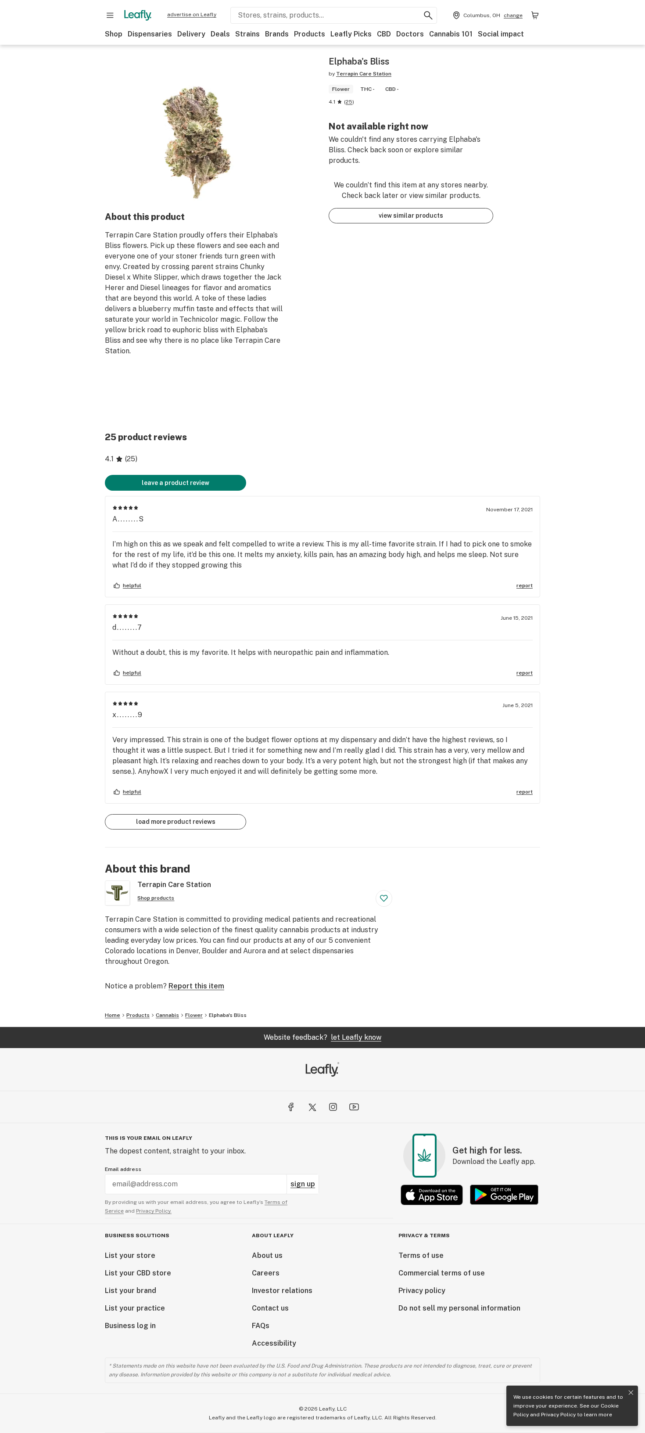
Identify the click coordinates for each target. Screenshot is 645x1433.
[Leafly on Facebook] (290, 1107)
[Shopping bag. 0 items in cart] (535, 15)
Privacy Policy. (154, 1211)
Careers (266, 1273)
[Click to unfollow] (384, 898)
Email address (123, 1169)
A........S (128, 519)
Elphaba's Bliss (228, 1015)
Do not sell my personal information (459, 1308)
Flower (194, 1015)
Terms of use (421, 1255)
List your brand (130, 1290)
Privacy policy (421, 1290)
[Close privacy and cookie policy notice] (630, 1392)
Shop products (155, 898)
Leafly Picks (351, 34)
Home (112, 1015)
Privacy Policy (558, 1414)
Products (309, 34)
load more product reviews (175, 821)
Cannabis (167, 1015)
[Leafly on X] (311, 1107)
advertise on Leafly (191, 14)
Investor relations (282, 1290)
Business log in (130, 1326)
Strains (247, 34)
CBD (384, 34)
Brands (277, 34)
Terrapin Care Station (363, 74)
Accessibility (274, 1343)
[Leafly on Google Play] (504, 1195)
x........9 (127, 715)
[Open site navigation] (110, 15)
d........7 (127, 627)
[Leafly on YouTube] (354, 1107)
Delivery (191, 34)
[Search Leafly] (428, 15)
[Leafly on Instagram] (333, 1107)
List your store (130, 1255)
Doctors (410, 34)
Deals (220, 34)
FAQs (260, 1326)
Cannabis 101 (451, 34)
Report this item (196, 986)
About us (267, 1255)
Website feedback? (322, 1037)
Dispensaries (150, 34)
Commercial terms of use (441, 1273)
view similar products (411, 215)
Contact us (270, 1308)
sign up (302, 1184)
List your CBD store (138, 1273)
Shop (113, 34)
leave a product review (175, 482)
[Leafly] (137, 15)
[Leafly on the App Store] (432, 1195)
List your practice (135, 1308)
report (524, 585)
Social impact (501, 34)
